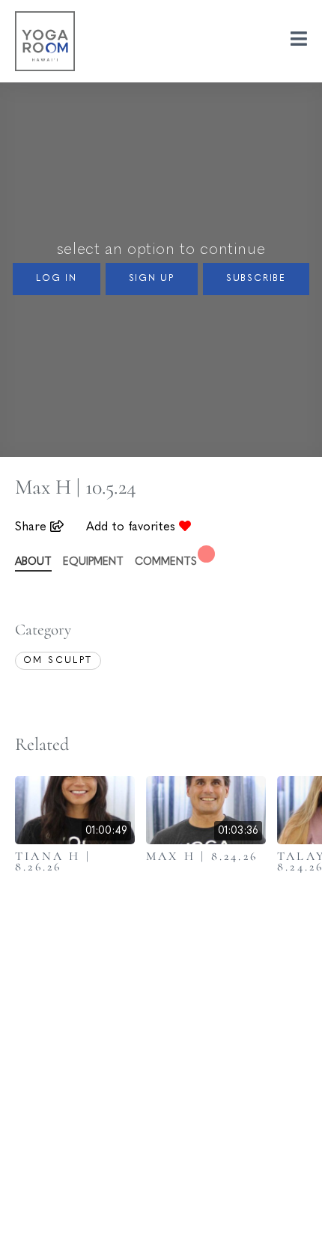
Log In (56, 278)
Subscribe (256, 278)
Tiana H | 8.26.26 (53, 861)
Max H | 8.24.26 (202, 856)
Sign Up (152, 278)
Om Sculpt (58, 660)
